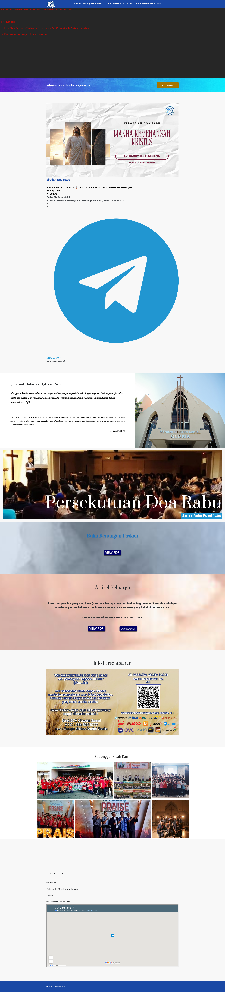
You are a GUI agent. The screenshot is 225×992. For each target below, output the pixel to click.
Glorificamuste (119, 4)
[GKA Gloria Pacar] (50, 3)
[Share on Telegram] (116, 344)
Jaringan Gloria (95, 4)
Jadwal (85, 4)
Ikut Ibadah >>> (167, 85)
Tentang (77, 4)
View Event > (53, 358)
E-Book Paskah (159, 4)
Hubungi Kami (147, 4)
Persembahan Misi (134, 4)
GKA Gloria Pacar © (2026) (56, 986)
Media (169, 4)
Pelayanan (107, 4)
